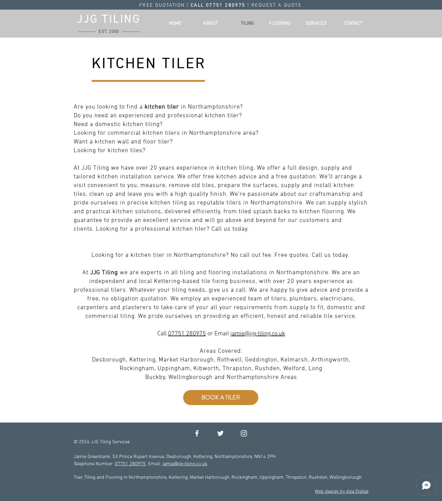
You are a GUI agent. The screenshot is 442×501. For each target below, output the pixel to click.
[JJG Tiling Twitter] (220, 433)
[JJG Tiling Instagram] (244, 433)
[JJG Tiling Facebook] (197, 433)
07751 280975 (187, 333)
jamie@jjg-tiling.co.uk (257, 333)
